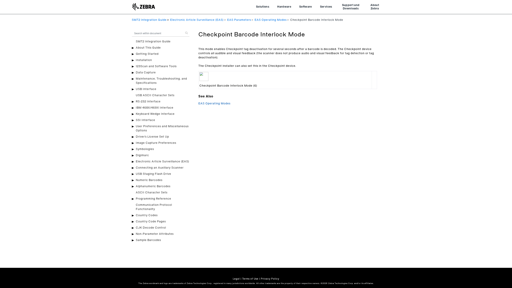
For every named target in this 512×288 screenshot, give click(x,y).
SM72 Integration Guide (149, 20)
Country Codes (147, 215)
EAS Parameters (239, 20)
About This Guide (148, 47)
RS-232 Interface (148, 101)
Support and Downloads (351, 7)
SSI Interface (145, 120)
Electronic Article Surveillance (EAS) (197, 20)
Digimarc (142, 155)
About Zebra (374, 7)
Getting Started (147, 54)
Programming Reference (153, 198)
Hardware (284, 6)
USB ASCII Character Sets (155, 95)
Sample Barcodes (148, 240)
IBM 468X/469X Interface (154, 107)
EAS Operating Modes (271, 20)
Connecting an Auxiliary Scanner (160, 167)
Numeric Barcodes (149, 180)
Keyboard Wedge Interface (155, 114)
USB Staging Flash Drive (153, 174)
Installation (144, 60)
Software (305, 6)
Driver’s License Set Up (152, 136)
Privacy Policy (270, 279)
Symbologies (145, 149)
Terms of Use (250, 279)
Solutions (262, 6)
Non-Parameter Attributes (155, 234)
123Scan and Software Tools (156, 66)
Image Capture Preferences (156, 143)
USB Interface (146, 89)
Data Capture (146, 72)
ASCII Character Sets (151, 192)
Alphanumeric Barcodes (153, 186)
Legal (236, 279)
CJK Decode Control (151, 227)
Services (326, 6)
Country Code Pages (151, 221)
